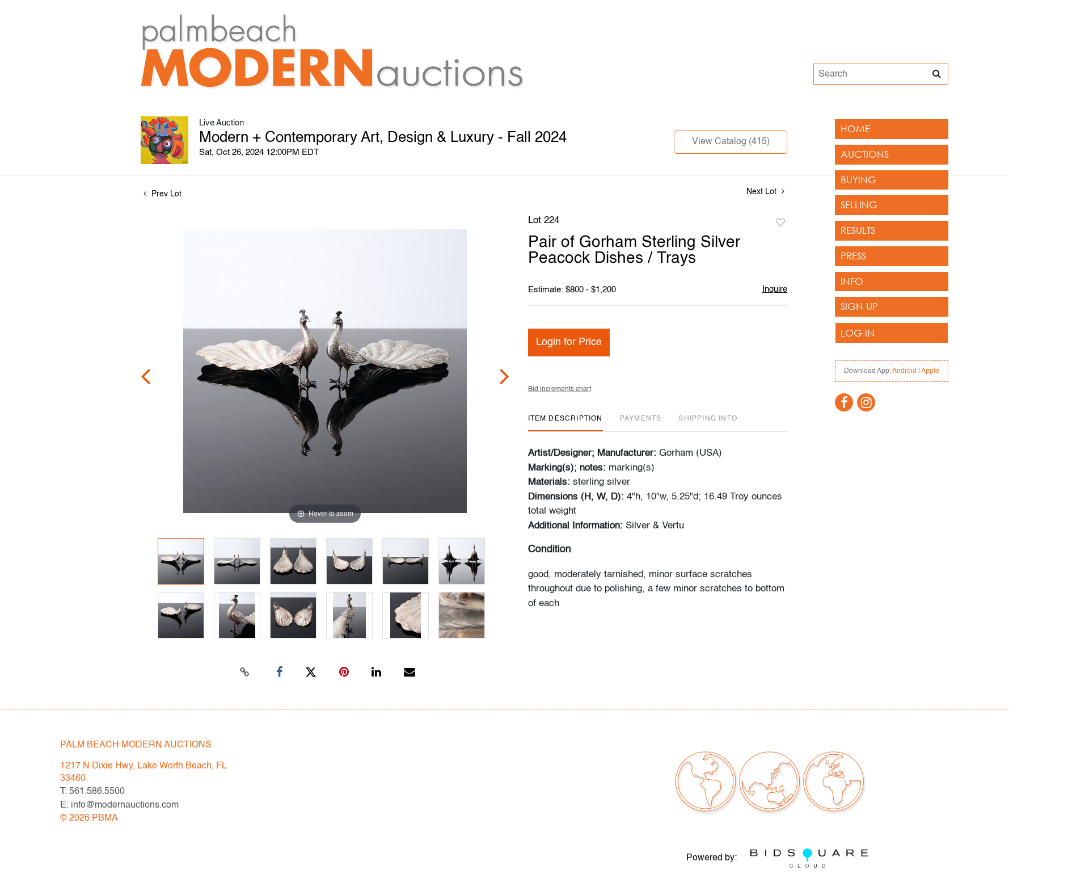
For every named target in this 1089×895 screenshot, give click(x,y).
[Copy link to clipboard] (245, 672)
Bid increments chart (559, 389)
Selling (859, 205)
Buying (858, 180)
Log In (858, 333)
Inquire (774, 289)
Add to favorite (780, 223)
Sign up (859, 306)
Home (855, 129)
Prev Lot (165, 194)
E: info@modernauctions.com (119, 805)
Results (858, 230)
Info (852, 281)
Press (853, 256)
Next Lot (762, 192)
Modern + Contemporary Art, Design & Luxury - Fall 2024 (383, 138)
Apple (930, 371)
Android (904, 371)
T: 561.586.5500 (92, 791)
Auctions (865, 154)
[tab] (565, 423)
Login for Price (569, 342)
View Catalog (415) (731, 141)
